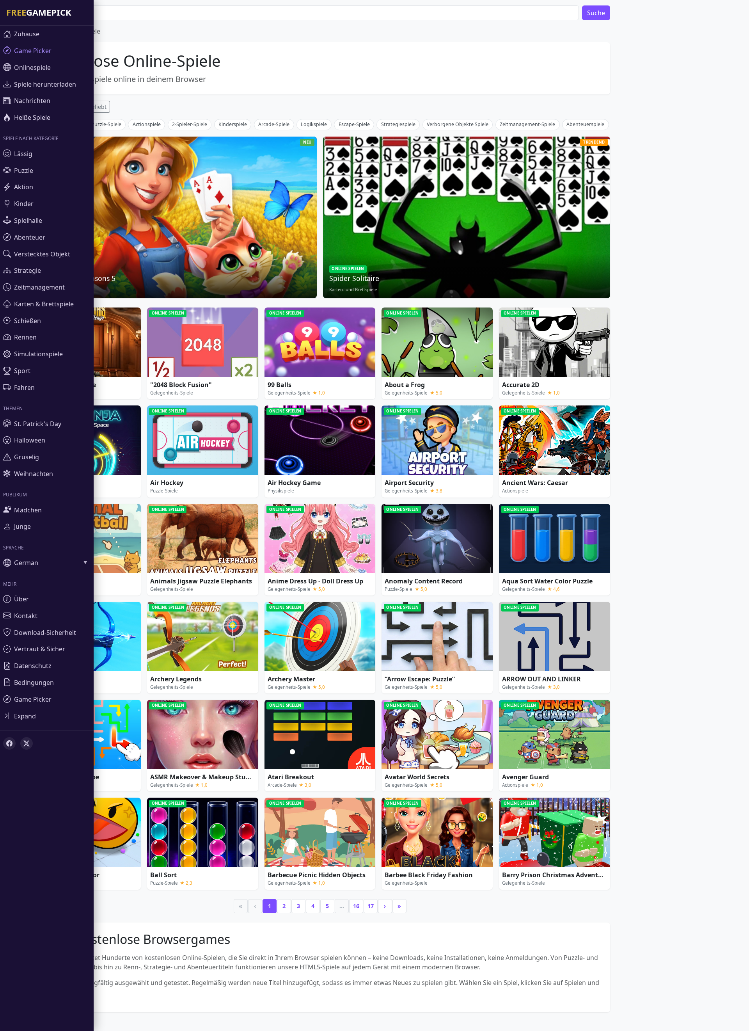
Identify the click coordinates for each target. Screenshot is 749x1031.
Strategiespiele (398, 124)
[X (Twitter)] (26, 743)
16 (356, 906)
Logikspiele (314, 124)
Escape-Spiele (354, 124)
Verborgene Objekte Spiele (457, 124)
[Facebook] (9, 743)
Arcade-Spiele (273, 124)
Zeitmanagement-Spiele (527, 124)
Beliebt (97, 106)
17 (370, 906)
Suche (596, 13)
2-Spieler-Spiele (189, 124)
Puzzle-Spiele (106, 124)
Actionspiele (147, 124)
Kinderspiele (232, 124)
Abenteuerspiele (585, 124)
